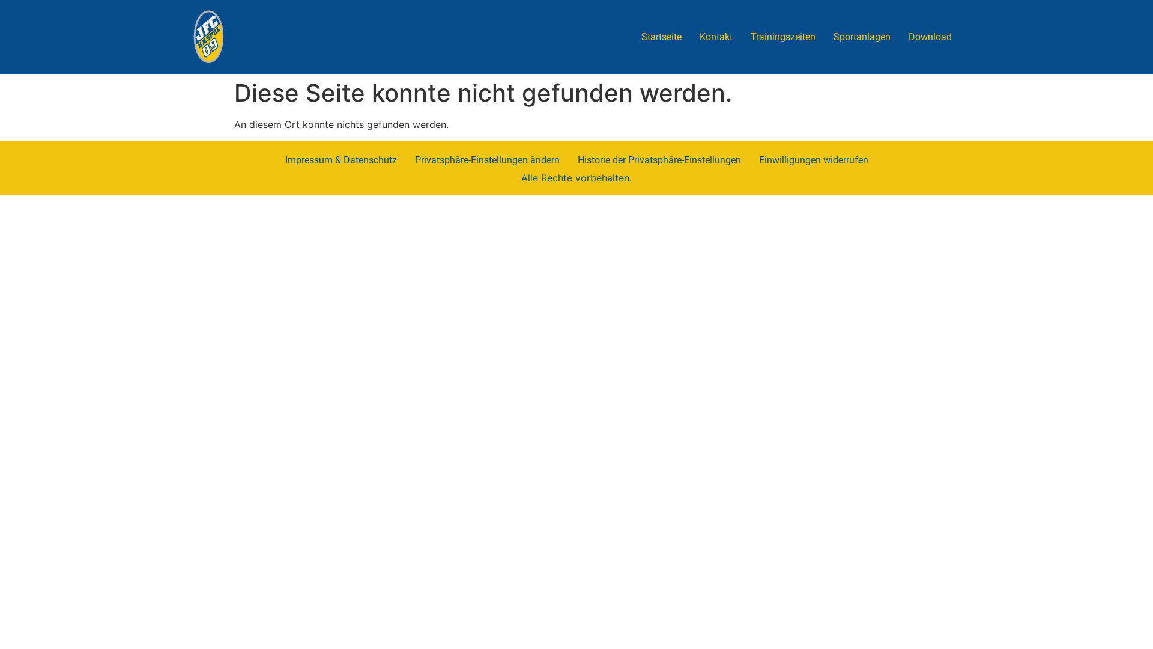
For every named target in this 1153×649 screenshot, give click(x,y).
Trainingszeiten (783, 37)
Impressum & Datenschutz (341, 160)
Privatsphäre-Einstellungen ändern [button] (487, 160)
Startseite (661, 37)
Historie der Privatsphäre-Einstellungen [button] (659, 160)
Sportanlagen (862, 37)
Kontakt (716, 37)
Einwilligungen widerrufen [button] (813, 160)
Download (930, 37)
